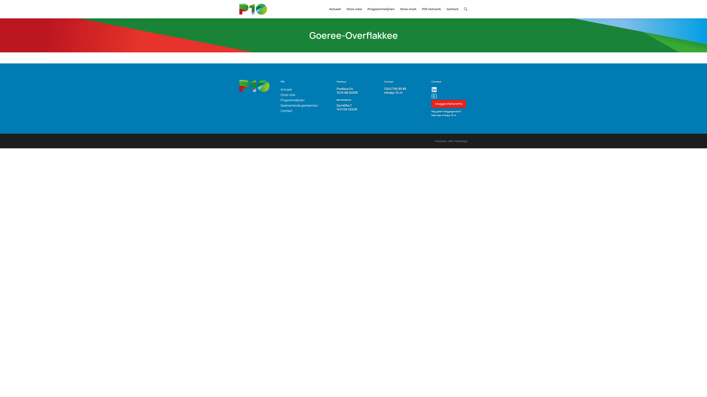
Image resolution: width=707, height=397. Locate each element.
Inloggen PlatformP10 (448, 103)
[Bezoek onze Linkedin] (434, 89)
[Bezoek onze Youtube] (434, 96)
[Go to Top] (697, 387)
